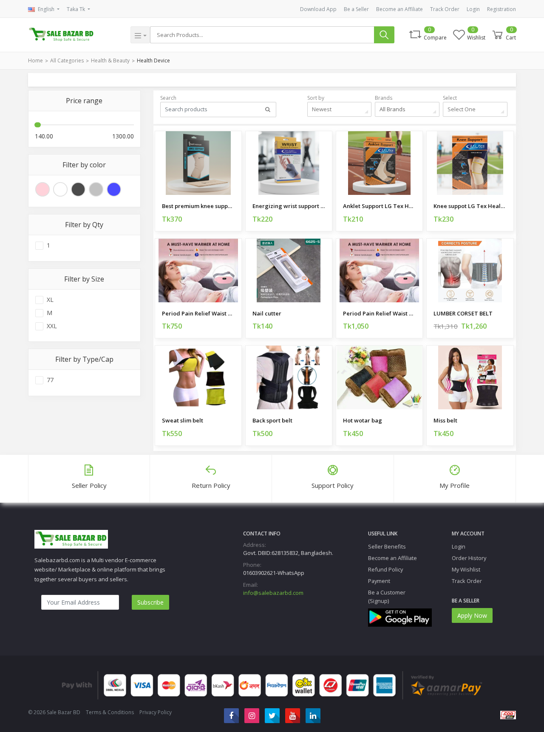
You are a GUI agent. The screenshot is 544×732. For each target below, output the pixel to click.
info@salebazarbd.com (273, 593)
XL (50, 300)
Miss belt (445, 420)
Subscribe (150, 602)
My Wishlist (466, 569)
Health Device (153, 60)
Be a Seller (356, 9)
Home (35, 60)
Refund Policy (385, 569)
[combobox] (339, 109)
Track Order (444, 9)
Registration (501, 9)
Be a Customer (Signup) (386, 596)
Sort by (315, 97)
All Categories (67, 60)
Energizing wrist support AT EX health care (288, 206)
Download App (318, 9)
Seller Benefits (387, 546)
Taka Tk (76, 9)
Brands (383, 97)
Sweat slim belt (182, 420)
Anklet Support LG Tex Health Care (379, 206)
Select (450, 97)
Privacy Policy (155, 712)
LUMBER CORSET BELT (463, 313)
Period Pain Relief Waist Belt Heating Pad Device (198, 313)
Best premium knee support (198, 206)
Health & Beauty (110, 60)
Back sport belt (272, 420)
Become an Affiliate (399, 9)
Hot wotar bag (362, 420)
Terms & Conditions (110, 712)
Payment (379, 581)
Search (168, 97)
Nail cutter (266, 313)
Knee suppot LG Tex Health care (470, 206)
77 (50, 380)
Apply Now (472, 615)
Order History (469, 558)
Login (473, 9)
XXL (52, 326)
